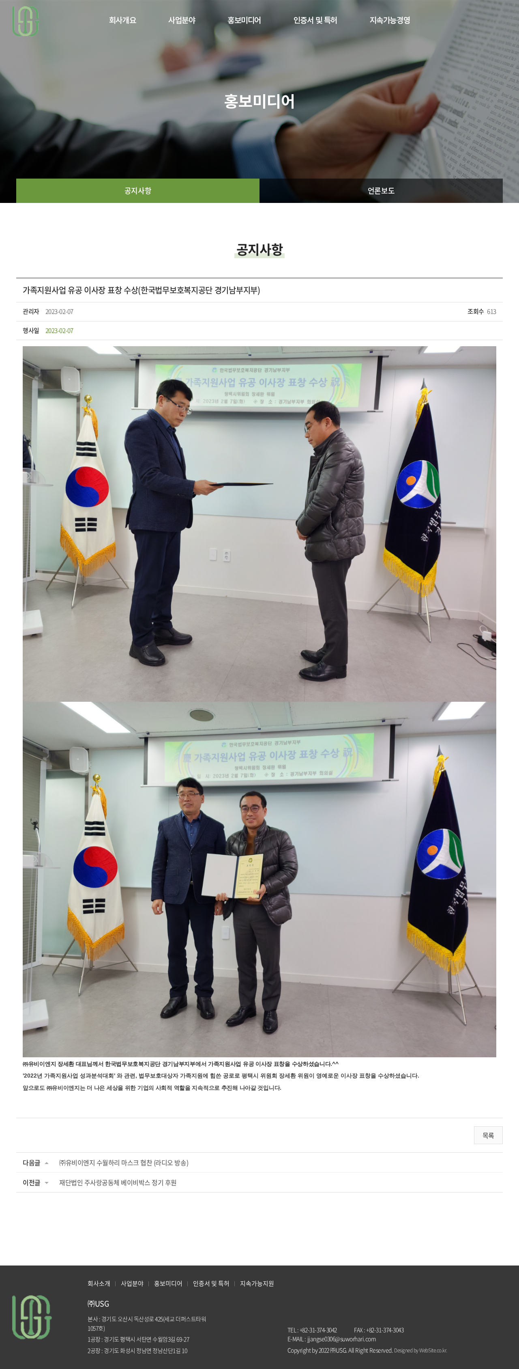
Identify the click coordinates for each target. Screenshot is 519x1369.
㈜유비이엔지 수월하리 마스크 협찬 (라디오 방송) (123, 1162)
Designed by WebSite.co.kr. (420, 1350)
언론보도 (381, 190)
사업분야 (181, 20)
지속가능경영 (390, 20)
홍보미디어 (244, 20)
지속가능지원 (257, 1283)
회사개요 (122, 20)
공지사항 (137, 190)
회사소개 (99, 1283)
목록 (488, 1135)
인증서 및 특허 (315, 20)
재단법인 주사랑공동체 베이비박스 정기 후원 (118, 1182)
